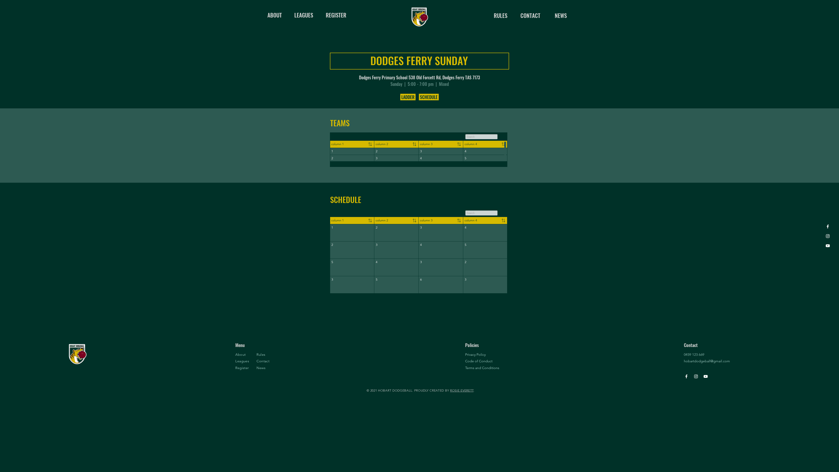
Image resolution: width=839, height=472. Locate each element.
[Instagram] (827, 236)
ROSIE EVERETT (461, 390)
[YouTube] (827, 245)
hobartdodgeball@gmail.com (707, 361)
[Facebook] (827, 226)
